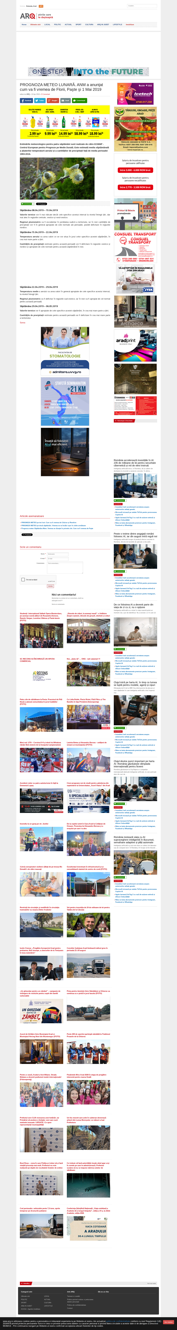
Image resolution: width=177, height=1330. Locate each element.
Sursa (22, 322)
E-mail (43, 558)
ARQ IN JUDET (103, 24)
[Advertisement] (88, 49)
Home (24, 24)
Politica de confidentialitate (76, 1305)
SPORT (78, 24)
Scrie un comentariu (58, 604)
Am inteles (169, 1322)
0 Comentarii (45, 94)
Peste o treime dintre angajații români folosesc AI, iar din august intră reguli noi (135, 535)
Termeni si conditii (73, 1296)
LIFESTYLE (117, 24)
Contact (70, 1308)
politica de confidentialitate (118, 1321)
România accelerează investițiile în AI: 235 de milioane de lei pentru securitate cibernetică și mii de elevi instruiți (135, 463)
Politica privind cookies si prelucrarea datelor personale (80, 1301)
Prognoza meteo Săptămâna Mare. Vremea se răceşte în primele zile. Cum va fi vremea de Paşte (57, 528)
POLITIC (57, 24)
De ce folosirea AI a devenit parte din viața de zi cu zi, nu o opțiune (133, 606)
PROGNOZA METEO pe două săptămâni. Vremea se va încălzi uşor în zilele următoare (53, 525)
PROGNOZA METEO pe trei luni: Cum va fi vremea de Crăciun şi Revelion (48, 522)
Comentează (27, 204)
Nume (43, 554)
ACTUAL (68, 24)
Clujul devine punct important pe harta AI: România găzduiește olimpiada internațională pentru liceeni (134, 764)
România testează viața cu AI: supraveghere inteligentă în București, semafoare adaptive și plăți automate (134, 840)
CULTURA (89, 24)
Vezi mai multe (151, 1283)
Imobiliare (130, 24)
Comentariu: (41, 563)
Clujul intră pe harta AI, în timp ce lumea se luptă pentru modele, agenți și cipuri (135, 683)
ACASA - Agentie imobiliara (30, 1309)
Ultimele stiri (35, 24)
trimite (50, 586)
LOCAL (47, 24)
